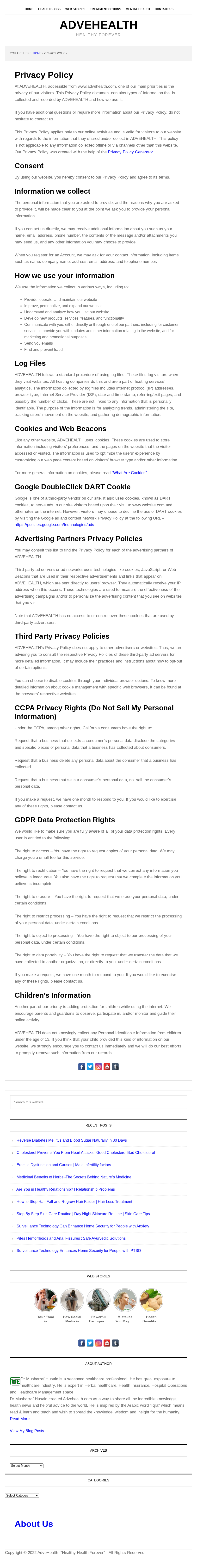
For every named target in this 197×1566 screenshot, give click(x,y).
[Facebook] (81, 1066)
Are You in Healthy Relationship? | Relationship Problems (65, 1189)
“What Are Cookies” (129, 472)
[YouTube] (107, 1066)
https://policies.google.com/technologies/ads (54, 524)
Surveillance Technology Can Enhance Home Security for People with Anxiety (83, 1226)
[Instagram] (98, 1066)
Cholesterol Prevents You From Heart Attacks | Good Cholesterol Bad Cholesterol (86, 1153)
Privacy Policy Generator (130, 152)
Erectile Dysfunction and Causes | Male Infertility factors (64, 1165)
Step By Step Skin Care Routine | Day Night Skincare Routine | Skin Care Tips (83, 1214)
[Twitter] (90, 1066)
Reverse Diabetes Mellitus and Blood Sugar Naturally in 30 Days (72, 1140)
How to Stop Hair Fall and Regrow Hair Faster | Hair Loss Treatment (74, 1202)
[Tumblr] (115, 1066)
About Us (34, 1524)
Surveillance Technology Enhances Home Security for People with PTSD (79, 1251)
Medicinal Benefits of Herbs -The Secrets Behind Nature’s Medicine (74, 1177)
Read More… (22, 1419)
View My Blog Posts (27, 1431)
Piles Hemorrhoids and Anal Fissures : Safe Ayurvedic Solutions (71, 1238)
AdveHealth (99, 25)
